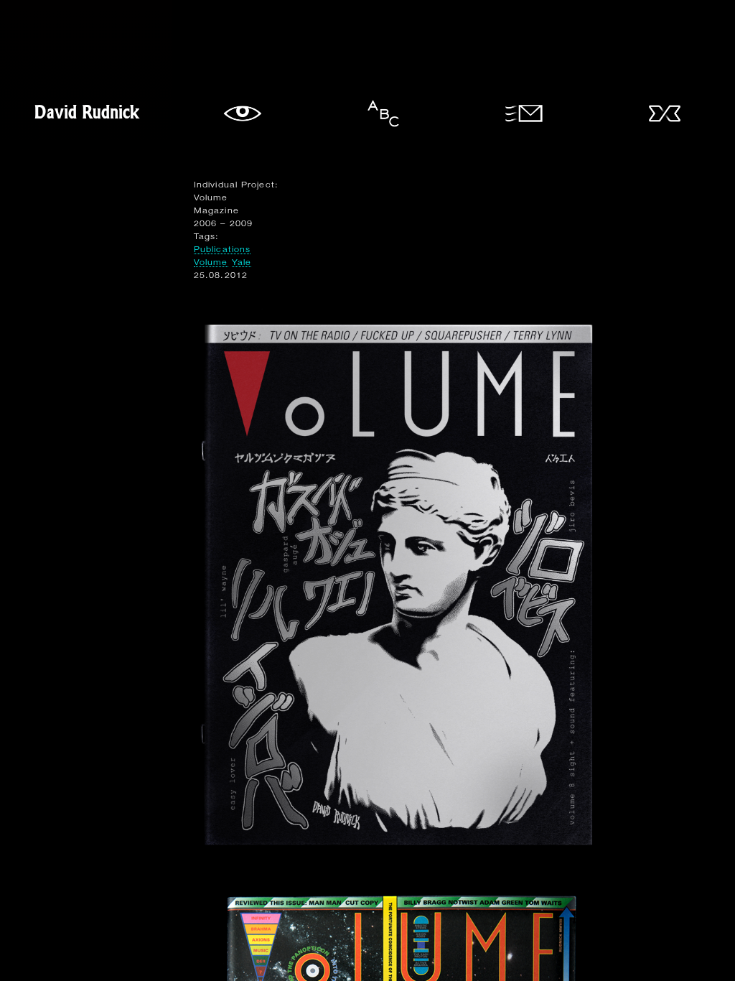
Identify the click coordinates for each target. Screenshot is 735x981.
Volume (211, 261)
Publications (222, 249)
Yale (241, 261)
